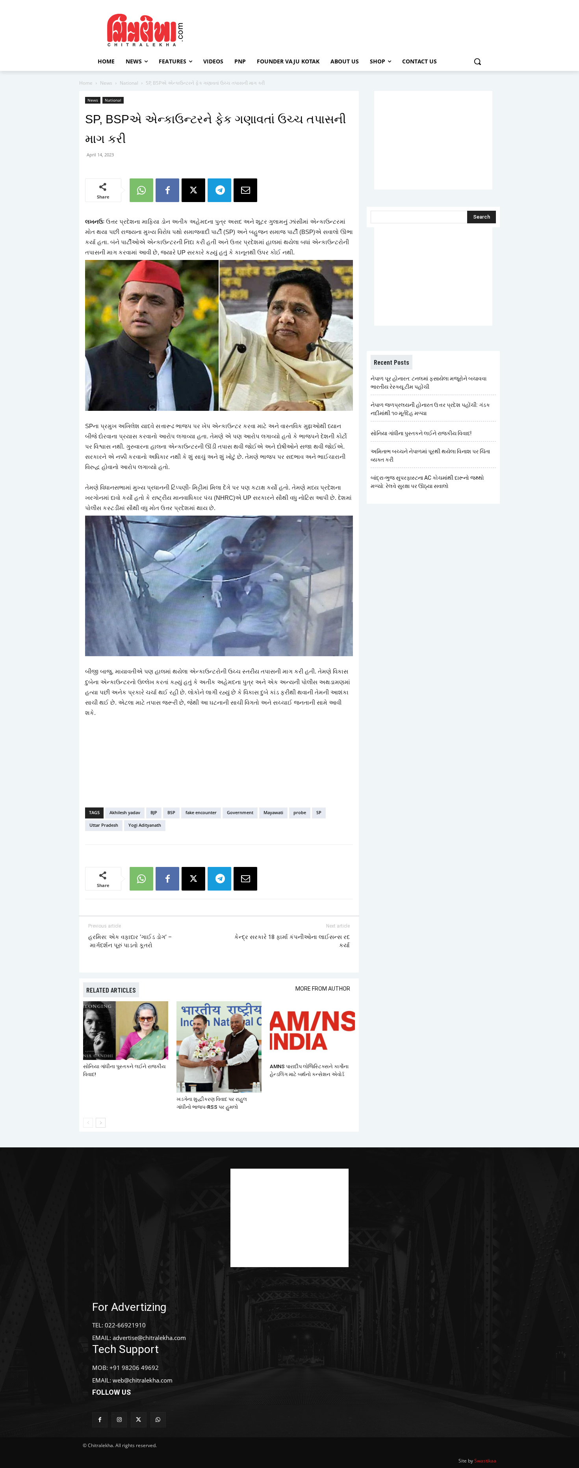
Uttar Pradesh (103, 825)
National (129, 83)
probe (299, 812)
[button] (477, 61)
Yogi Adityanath (144, 825)
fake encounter (201, 812)
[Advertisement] (356, 28)
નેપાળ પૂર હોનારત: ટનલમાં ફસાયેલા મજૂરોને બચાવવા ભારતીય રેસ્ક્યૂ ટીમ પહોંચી (428, 382)
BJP (153, 812)
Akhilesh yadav (124, 812)
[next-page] (101, 1123)
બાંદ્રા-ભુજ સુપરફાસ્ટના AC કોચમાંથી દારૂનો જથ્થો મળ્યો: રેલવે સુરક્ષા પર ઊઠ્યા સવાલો (427, 482)
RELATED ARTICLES (111, 989)
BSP (171, 812)
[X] (193, 190)
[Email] (245, 190)
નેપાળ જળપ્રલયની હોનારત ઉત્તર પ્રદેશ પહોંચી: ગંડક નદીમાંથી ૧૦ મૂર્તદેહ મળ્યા (430, 409)
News (106, 83)
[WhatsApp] (141, 190)
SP (318, 812)
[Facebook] (167, 190)
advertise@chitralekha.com (149, 1338)
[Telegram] (219, 190)
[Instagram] (119, 1419)
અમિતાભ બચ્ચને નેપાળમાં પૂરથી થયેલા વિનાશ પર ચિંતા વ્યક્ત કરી (430, 455)
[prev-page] (88, 1123)
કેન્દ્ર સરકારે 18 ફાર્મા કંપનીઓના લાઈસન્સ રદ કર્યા (292, 941)
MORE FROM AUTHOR (322, 988)
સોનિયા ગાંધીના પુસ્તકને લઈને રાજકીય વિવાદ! (421, 433)
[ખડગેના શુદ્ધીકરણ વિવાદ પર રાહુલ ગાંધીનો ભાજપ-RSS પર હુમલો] (219, 1047)
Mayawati (273, 812)
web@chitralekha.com (143, 1380)
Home (86, 83)
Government (240, 812)
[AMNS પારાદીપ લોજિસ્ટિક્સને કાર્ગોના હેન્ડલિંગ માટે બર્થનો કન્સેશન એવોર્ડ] (312, 1030)
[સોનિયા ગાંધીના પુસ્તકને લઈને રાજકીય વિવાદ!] (125, 1030)
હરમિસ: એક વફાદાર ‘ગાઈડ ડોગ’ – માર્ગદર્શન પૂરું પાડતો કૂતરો (130, 941)
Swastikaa (485, 1460)
